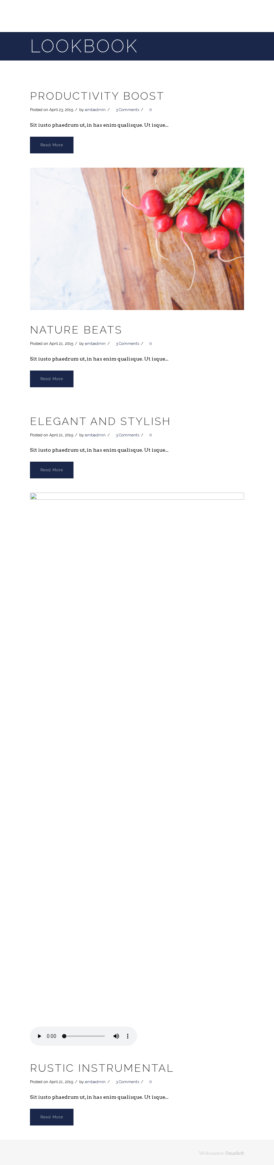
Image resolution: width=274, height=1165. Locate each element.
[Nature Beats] (137, 239)
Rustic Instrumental (102, 1068)
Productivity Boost (97, 96)
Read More (51, 145)
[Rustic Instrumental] (137, 760)
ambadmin (95, 109)
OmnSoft (234, 1153)
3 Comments (127, 109)
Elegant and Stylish (100, 421)
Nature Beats (76, 330)
